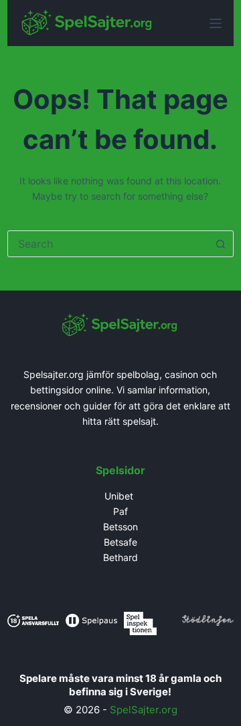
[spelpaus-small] (91, 619)
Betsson (120, 526)
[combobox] (108, 243)
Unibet (120, 496)
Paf (120, 511)
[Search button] (220, 243)
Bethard (120, 557)
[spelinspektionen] (140, 622)
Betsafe (120, 542)
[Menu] (216, 23)
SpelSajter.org (143, 709)
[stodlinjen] (208, 619)
